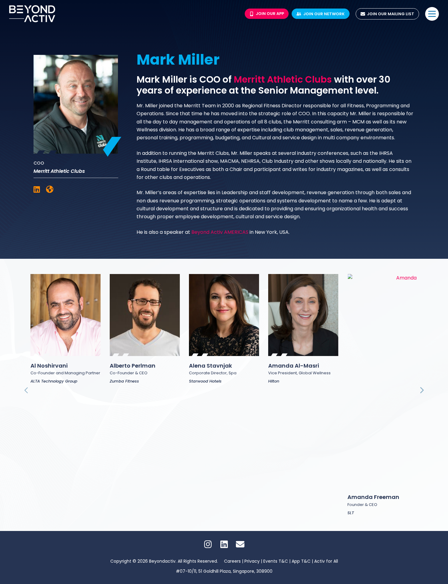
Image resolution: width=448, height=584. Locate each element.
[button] (26, 390)
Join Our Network (324, 14)
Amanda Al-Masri (293, 365)
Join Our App (270, 13)
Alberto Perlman (132, 365)
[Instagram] (208, 544)
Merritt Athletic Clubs (283, 79)
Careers (232, 561)
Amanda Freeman (373, 497)
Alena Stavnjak (210, 365)
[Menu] (432, 14)
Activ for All (326, 561)
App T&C (301, 561)
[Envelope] (240, 544)
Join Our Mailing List (390, 14)
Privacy (252, 561)
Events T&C (276, 561)
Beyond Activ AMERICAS (219, 232)
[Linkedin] (224, 544)
